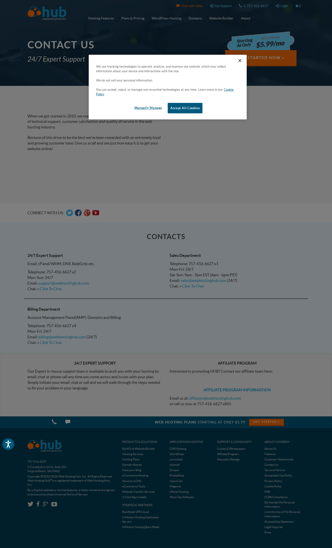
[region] (168, 87)
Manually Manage (148, 108)
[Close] (240, 60)
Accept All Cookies (185, 108)
